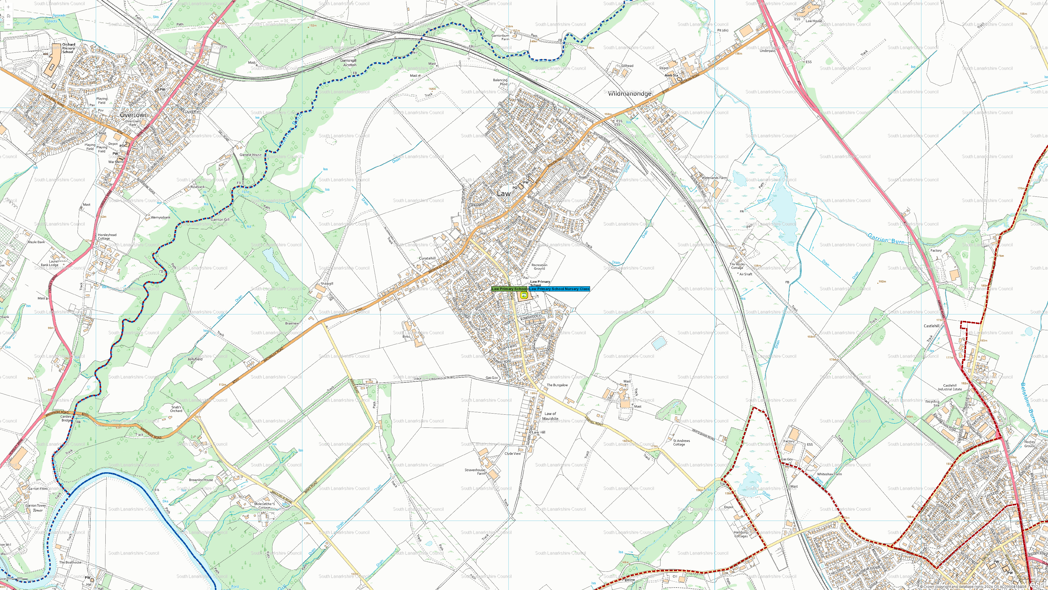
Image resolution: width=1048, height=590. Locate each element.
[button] (8, 7)
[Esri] (1038, 584)
